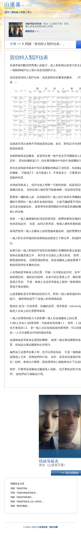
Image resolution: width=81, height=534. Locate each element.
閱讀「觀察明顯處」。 (21, 506)
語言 (7, 12)
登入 (29, 12)
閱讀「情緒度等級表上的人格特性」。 (28, 501)
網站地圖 (53, 527)
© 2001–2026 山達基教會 (35, 527)
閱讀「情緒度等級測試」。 (23, 497)
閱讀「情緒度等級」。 (21, 488)
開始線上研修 (18, 12)
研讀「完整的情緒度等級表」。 (25, 493)
